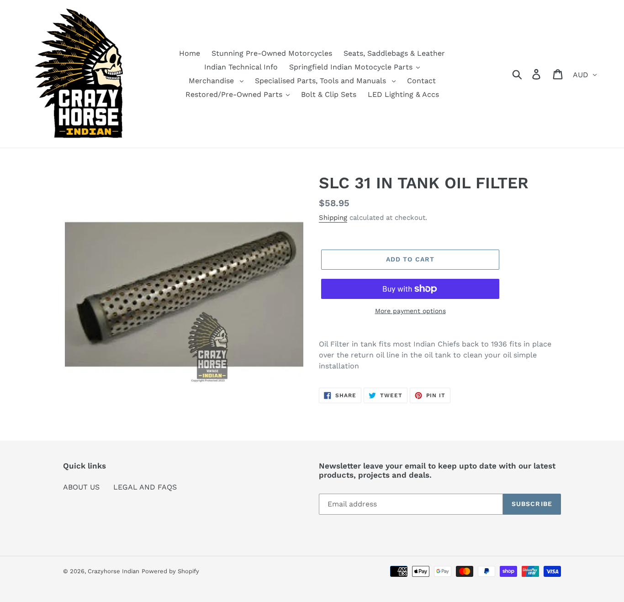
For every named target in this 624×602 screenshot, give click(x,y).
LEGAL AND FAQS (145, 487)
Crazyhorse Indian (113, 571)
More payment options (410, 310)
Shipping (333, 217)
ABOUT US (81, 487)
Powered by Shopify (170, 571)
